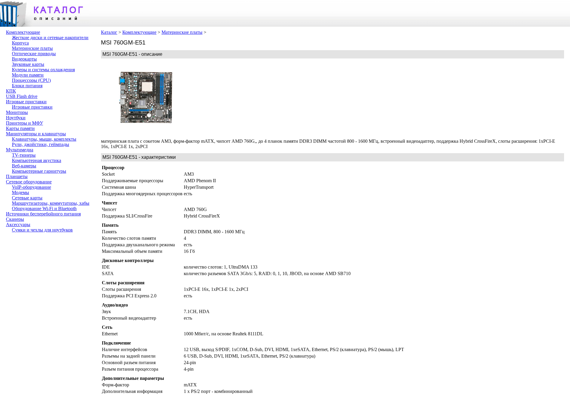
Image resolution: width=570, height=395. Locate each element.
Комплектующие (23, 32)
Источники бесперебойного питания (43, 213)
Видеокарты (24, 58)
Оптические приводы (34, 53)
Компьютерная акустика (36, 160)
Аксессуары (18, 224)
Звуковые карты (28, 64)
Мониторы (17, 112)
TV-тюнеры (24, 155)
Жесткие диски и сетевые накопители (50, 37)
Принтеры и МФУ (24, 123)
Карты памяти (20, 128)
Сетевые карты (27, 197)
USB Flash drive (21, 96)
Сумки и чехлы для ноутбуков (42, 229)
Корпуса (20, 42)
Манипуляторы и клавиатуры (36, 133)
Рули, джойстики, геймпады (40, 144)
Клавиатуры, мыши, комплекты (44, 139)
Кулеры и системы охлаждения (43, 69)
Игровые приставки (26, 101)
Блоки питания (27, 85)
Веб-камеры (24, 165)
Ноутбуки (16, 117)
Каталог (109, 32)
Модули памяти (28, 74)
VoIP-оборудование (31, 187)
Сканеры (15, 219)
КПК (11, 90)
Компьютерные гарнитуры (39, 171)
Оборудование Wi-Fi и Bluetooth (44, 208)
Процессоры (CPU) (31, 80)
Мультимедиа (19, 149)
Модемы (20, 192)
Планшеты (17, 176)
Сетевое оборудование (29, 181)
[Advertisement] (234, 98)
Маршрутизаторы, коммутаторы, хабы (50, 203)
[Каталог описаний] (44, 25)
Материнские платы (32, 48)
